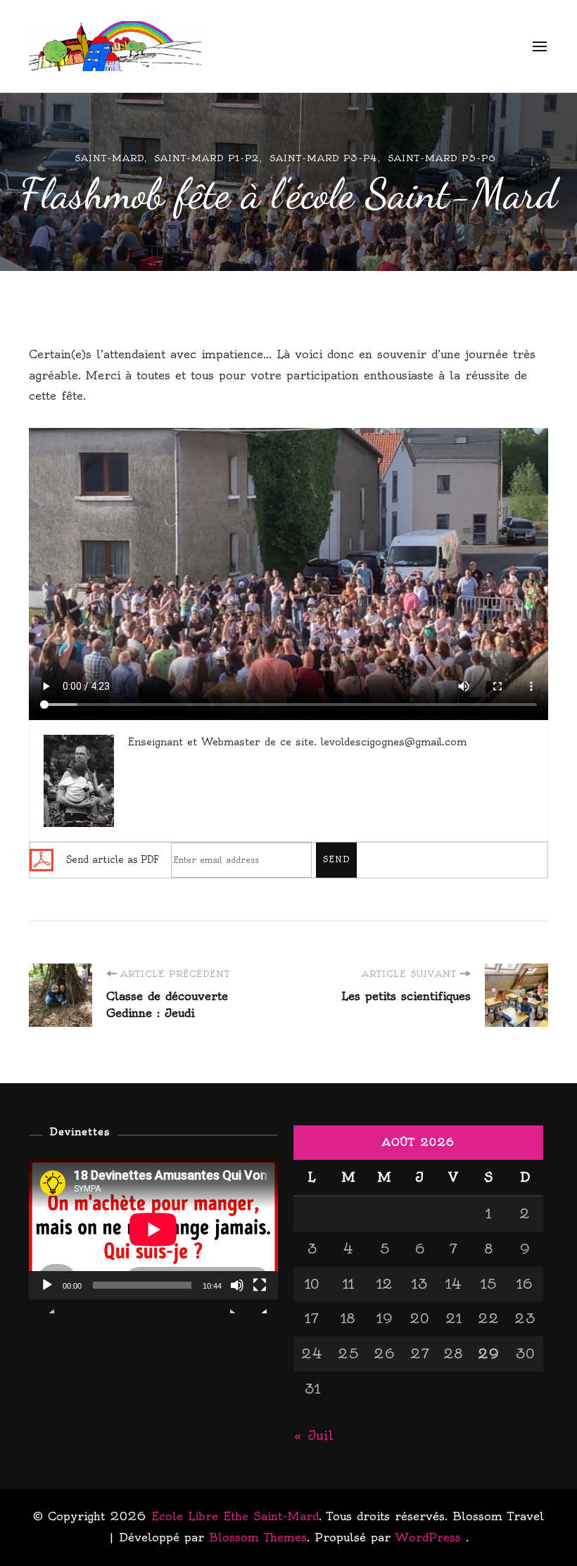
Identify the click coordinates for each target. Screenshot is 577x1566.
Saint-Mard (109, 158)
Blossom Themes (258, 1537)
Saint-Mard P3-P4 (324, 158)
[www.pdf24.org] (41, 857)
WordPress (428, 1537)
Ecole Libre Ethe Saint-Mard (341, 46)
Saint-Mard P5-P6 (442, 158)
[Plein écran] (260, 1295)
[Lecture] (47, 1295)
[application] (153, 1229)
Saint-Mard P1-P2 (207, 158)
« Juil (313, 1435)
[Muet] (237, 1295)
